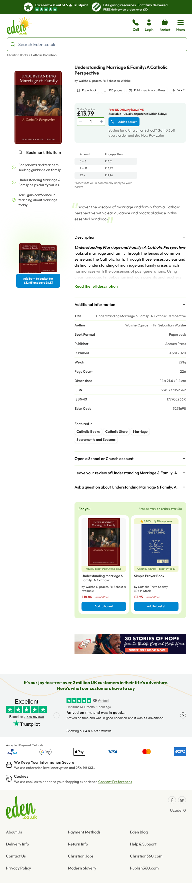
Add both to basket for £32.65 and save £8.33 (38, 280)
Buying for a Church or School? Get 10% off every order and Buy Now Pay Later (141, 133)
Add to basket (127, 122)
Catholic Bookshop (43, 55)
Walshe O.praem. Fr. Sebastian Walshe (104, 81)
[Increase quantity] (102, 122)
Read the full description (96, 286)
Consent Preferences (115, 781)
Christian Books (17, 55)
